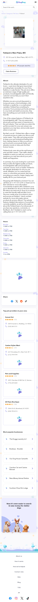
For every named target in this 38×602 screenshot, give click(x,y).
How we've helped (19, 566)
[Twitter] (22, 598)
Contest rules (19, 572)
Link (26, 301)
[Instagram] (16, 598)
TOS (19, 587)
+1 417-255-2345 (12, 61)
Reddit (21, 301)
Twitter (16, 301)
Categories (9, 13)
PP (19, 593)
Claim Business (11, 71)
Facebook (12, 301)
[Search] (34, 7)
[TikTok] (27, 598)
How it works (19, 561)
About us (19, 556)
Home (3, 13)
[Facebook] (10, 598)
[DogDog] (21, 2)
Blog (19, 582)
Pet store (16, 13)
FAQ (19, 577)
